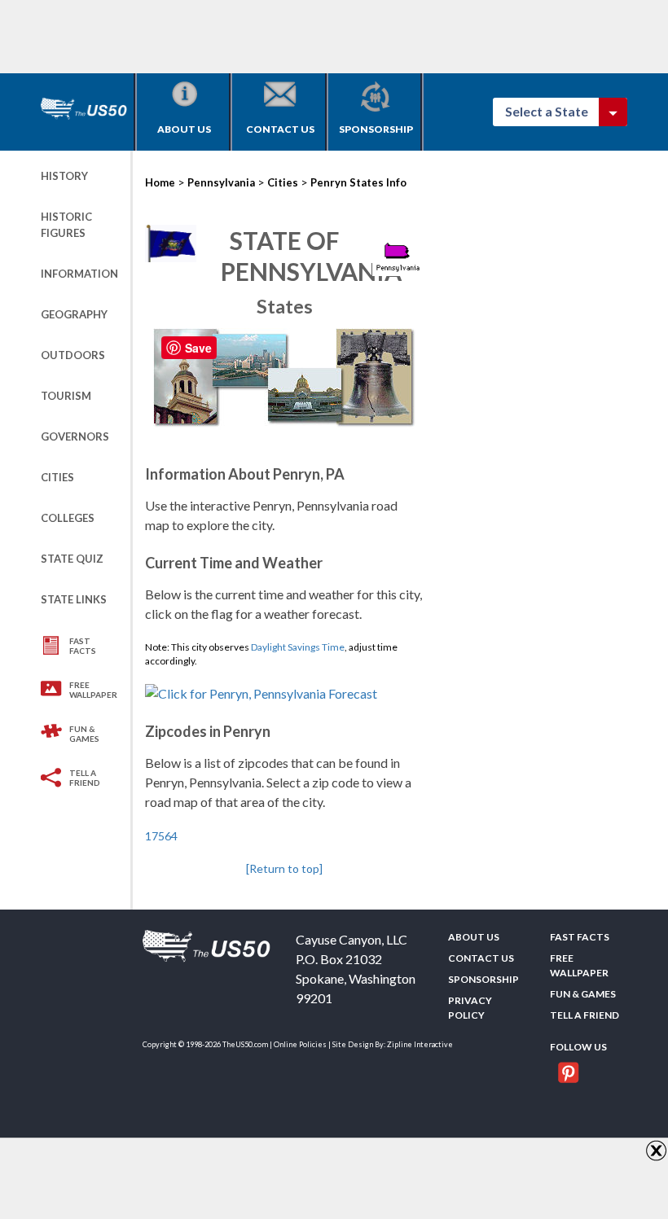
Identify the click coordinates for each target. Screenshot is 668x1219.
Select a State (554, 111)
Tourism (66, 395)
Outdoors (73, 355)
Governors (75, 436)
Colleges (67, 517)
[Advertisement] (337, 36)
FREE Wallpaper (93, 689)
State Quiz (72, 558)
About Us (184, 129)
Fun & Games (84, 733)
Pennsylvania (221, 182)
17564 (161, 836)
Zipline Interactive (420, 1044)
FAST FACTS (82, 646)
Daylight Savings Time (298, 647)
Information (79, 273)
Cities (57, 477)
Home (160, 182)
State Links (74, 599)
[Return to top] (284, 868)
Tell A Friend (84, 777)
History (64, 175)
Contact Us (280, 129)
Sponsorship (376, 129)
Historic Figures (66, 224)
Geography (74, 314)
